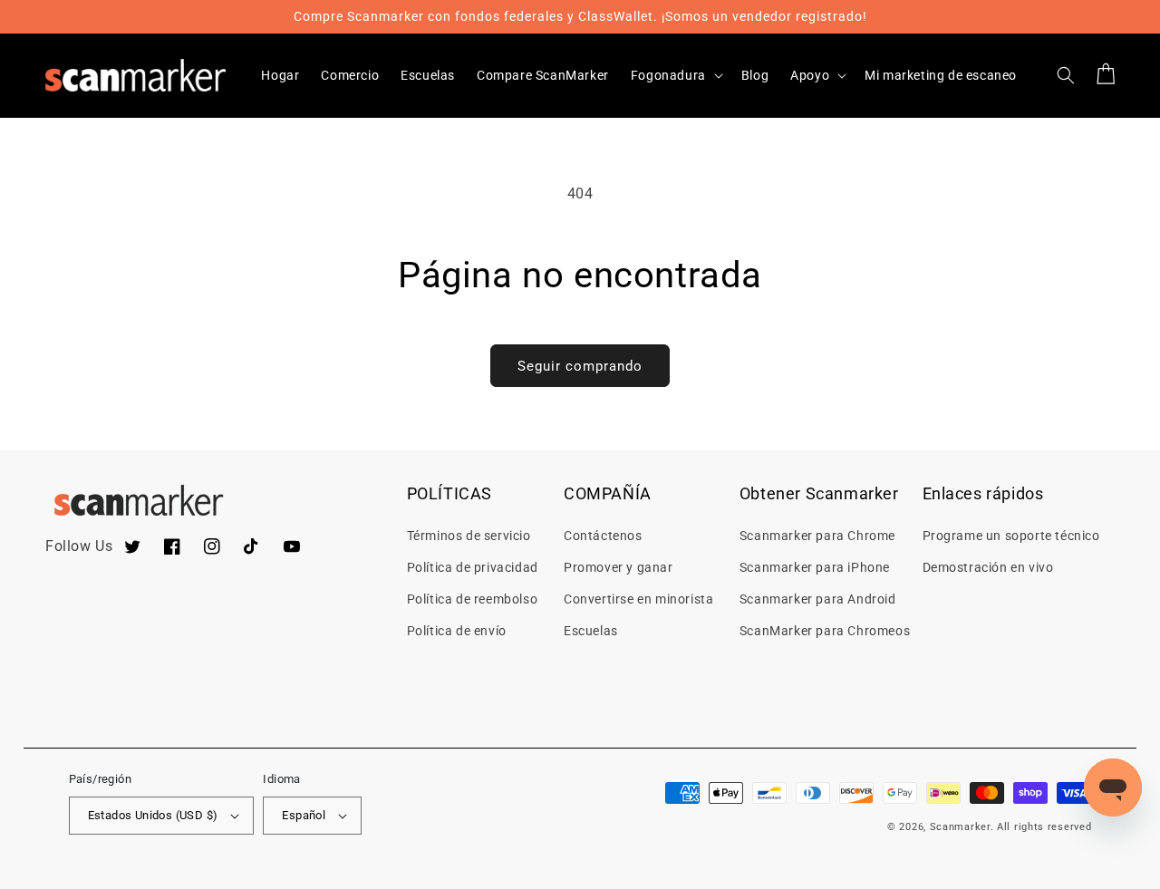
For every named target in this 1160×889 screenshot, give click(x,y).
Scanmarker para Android (818, 599)
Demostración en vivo (988, 567)
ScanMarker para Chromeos (825, 630)
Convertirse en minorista (638, 599)
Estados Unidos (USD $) (153, 815)
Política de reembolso (472, 599)
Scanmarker (960, 827)
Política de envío (457, 630)
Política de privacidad (472, 567)
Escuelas (591, 630)
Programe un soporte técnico (1011, 535)
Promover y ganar (618, 567)
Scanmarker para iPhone (815, 567)
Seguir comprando (580, 366)
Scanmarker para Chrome (817, 535)
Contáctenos (603, 535)
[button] (675, 75)
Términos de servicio (469, 535)
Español (303, 815)
